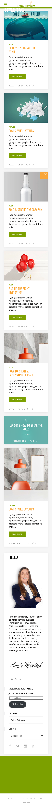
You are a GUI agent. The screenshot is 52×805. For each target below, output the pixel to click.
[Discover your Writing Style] (26, 25)
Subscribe (17, 704)
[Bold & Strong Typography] (26, 186)
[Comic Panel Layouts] (26, 107)
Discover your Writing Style (22, 50)
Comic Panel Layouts (21, 130)
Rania (27, 434)
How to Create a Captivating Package (21, 373)
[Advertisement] (28, 774)
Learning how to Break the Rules (26, 427)
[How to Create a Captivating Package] (26, 348)
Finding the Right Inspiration (19, 290)
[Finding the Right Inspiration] (26, 265)
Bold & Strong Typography (25, 209)
